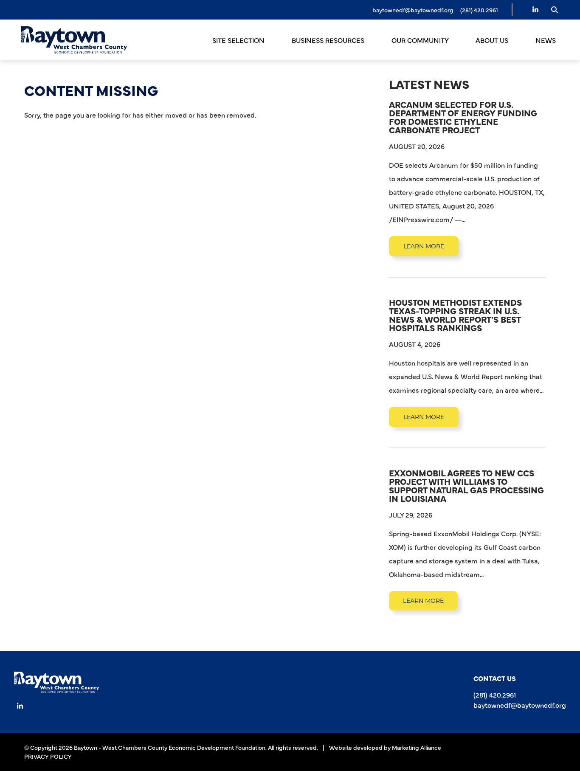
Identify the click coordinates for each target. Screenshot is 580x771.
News (545, 40)
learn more (423, 246)
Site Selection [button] (239, 40)
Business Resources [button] (329, 40)
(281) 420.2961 (494, 694)
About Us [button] (493, 40)
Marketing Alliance (416, 747)
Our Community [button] (420, 40)
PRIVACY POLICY (48, 756)
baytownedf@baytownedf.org (412, 10)
